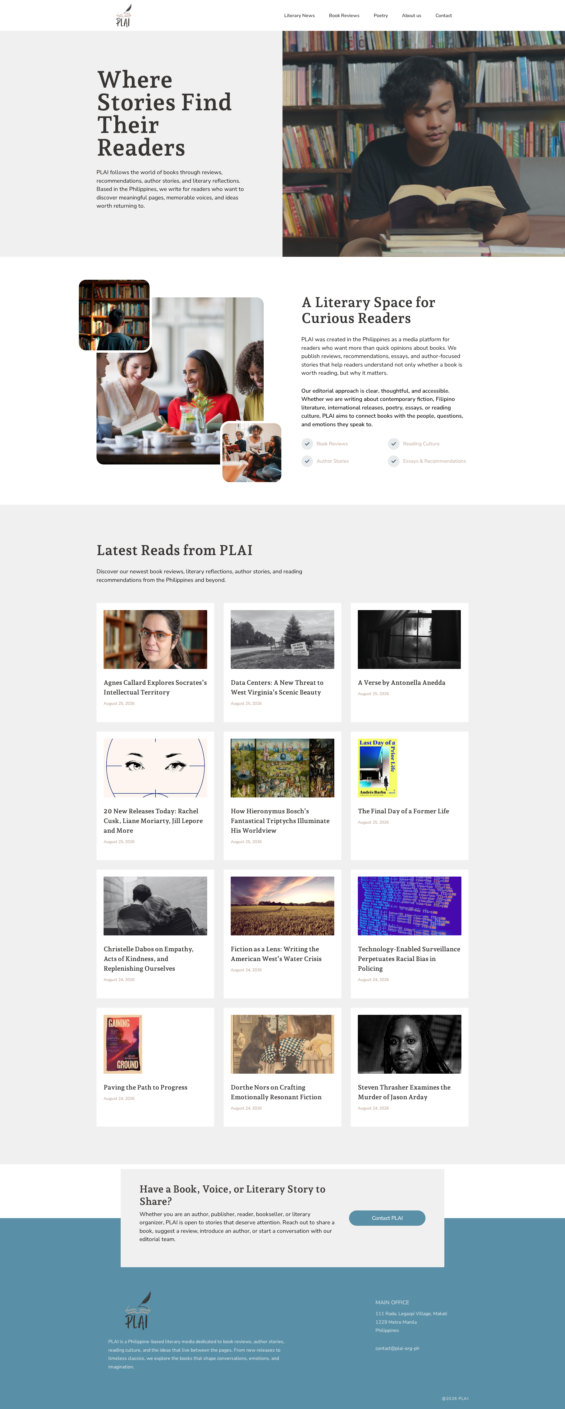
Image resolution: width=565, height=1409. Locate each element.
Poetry (381, 15)
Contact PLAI (387, 1218)
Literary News (299, 15)
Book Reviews (344, 15)
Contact (444, 15)
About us (411, 15)
